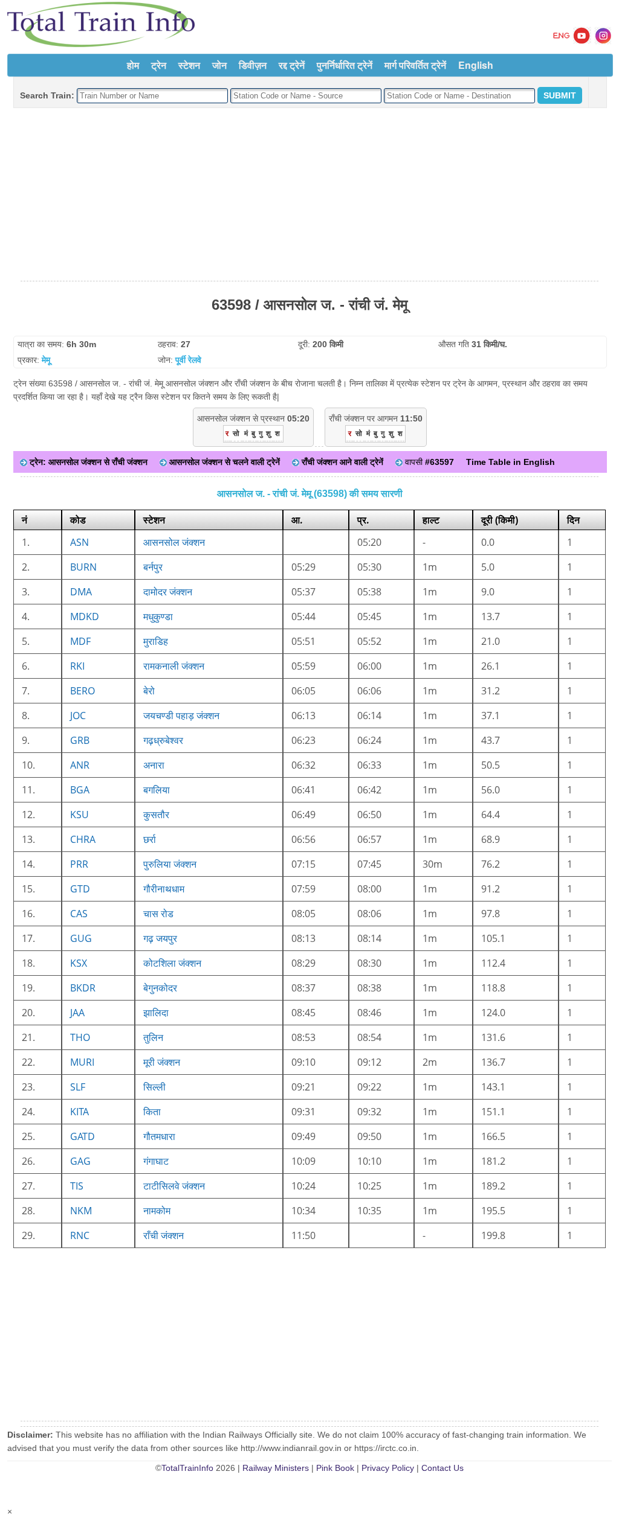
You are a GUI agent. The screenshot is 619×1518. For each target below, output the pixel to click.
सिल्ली (154, 1087)
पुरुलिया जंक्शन (169, 864)
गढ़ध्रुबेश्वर (163, 740)
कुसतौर (156, 814)
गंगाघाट (156, 1161)
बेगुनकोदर (160, 987)
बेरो (149, 690)
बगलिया (156, 789)
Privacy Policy (387, 1468)
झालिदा (156, 1012)
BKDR (83, 987)
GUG (81, 938)
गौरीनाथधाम (163, 888)
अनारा (153, 765)
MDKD (84, 616)
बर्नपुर (153, 567)
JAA (77, 1012)
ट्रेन (158, 65)
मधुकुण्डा (158, 616)
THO (80, 1037)
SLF (77, 1087)
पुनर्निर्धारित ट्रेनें (344, 65)
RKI (77, 666)
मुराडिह (155, 641)
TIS (76, 1186)
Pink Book (335, 1468)
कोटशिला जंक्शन (172, 963)
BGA (79, 789)
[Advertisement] (309, 195)
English (475, 65)
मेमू (46, 360)
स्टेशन (189, 65)
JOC (78, 715)
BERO (82, 690)
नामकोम (156, 1210)
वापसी (428, 462)
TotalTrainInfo (187, 1468)
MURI (82, 1062)
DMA (81, 591)
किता (152, 1111)
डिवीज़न (253, 65)
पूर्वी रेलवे (188, 360)
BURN (83, 567)
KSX (78, 963)
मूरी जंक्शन (161, 1062)
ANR (79, 765)
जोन (219, 65)
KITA (79, 1111)
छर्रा (149, 839)
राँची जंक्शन (163, 1235)
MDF (80, 641)
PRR (79, 864)
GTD (80, 888)
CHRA (83, 839)
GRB (79, 740)
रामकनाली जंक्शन (173, 666)
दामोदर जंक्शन (167, 591)
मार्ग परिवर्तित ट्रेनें (415, 65)
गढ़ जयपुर (160, 938)
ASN (79, 542)
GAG (80, 1161)
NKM (81, 1210)
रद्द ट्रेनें (292, 65)
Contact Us (442, 1468)
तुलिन (153, 1037)
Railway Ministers (275, 1468)
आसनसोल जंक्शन (174, 542)
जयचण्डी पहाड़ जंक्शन (181, 715)
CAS (79, 913)
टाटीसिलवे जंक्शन (174, 1186)
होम (133, 65)
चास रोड (158, 913)
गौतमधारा (159, 1136)
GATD (82, 1136)
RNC (79, 1235)
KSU (79, 814)
